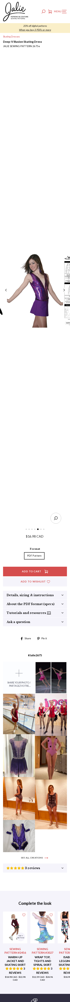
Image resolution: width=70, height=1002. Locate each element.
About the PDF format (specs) (30, 604)
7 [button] (44, 530)
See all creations (32, 857)
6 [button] (41, 530)
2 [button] (29, 530)
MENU (61, 12)
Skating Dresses (11, 36)
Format (35, 548)
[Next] (64, 289)
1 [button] (26, 530)
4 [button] (35, 530)
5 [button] (38, 529)
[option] (35, 28)
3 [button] (32, 530)
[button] (16, 868)
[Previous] (6, 289)
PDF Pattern (34, 555)
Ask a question (18, 622)
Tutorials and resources (27, 613)
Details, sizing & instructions (30, 595)
